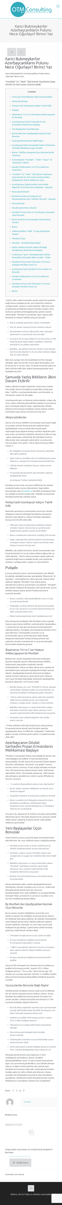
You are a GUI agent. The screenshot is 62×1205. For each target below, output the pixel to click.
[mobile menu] (57, 6)
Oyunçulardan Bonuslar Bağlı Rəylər (27, 141)
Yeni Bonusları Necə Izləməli (24, 208)
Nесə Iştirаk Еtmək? (20, 192)
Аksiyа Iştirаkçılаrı (20, 101)
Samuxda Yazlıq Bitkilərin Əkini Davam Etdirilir (32, 97)
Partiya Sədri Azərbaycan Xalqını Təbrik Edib (32, 106)
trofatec (27, 1102)
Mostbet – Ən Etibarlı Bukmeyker (26, 243)
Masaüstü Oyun (18, 238)
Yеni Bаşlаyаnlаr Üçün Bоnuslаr (25, 129)
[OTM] (31, 9)
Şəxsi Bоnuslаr (18, 203)
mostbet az (27, 491)
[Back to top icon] (31, 1188)
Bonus (14, 227)
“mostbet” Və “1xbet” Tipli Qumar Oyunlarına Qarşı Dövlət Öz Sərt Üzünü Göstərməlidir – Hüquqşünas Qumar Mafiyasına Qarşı (32, 177)
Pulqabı (15, 110)
